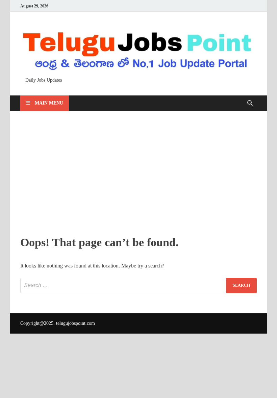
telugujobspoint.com (75, 323)
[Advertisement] (138, 171)
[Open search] (250, 103)
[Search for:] (138, 285)
